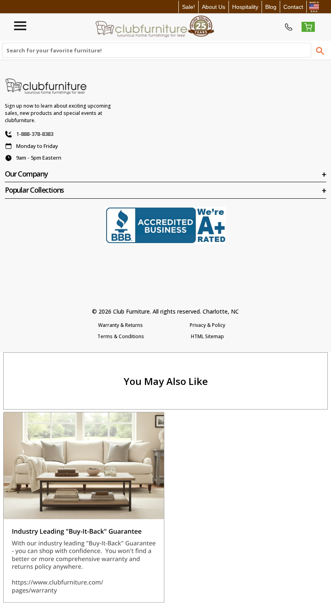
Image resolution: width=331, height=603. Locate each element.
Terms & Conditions (120, 336)
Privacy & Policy (207, 325)
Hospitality (245, 7)
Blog (271, 7)
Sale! (188, 7)
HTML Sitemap (207, 336)
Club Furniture (131, 311)
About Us (213, 7)
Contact (293, 7)
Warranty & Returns (120, 325)
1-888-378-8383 (34, 133)
